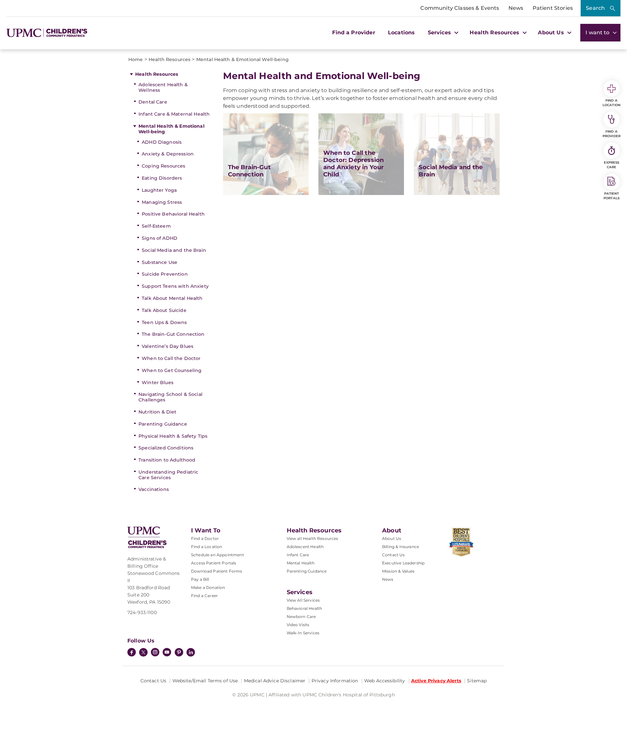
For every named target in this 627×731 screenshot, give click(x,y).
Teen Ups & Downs (164, 322)
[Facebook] (131, 653)
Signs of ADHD (159, 238)
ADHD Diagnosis (162, 142)
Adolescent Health (305, 546)
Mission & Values (398, 571)
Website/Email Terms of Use (205, 681)
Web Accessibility (384, 681)
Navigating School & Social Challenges (170, 397)
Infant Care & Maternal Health (174, 114)
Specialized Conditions (165, 448)
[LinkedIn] (190, 653)
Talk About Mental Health (172, 298)
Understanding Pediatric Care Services (168, 474)
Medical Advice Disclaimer (275, 681)
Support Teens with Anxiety (175, 286)
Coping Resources (163, 166)
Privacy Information (335, 681)
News (515, 8)
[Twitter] (143, 652)
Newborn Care (301, 616)
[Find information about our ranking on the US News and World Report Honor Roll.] (473, 542)
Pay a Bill (200, 579)
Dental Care (152, 102)
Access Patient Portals (213, 562)
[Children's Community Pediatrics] (55, 33)
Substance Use (159, 262)
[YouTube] (167, 653)
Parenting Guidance (162, 424)
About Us (391, 538)
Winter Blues (157, 382)
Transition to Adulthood (166, 460)
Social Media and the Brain (174, 250)
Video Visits (298, 624)
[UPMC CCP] (147, 537)
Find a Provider (353, 32)
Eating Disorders (162, 178)
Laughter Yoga (159, 190)
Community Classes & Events (459, 8)
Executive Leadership (403, 562)
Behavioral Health (304, 608)
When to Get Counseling (171, 370)
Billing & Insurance (400, 546)
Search (595, 8)
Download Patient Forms (216, 571)
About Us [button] (551, 32)
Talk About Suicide (164, 310)
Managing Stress (162, 202)
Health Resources (156, 74)
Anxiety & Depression (168, 154)
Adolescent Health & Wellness (163, 87)
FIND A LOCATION (611, 102)
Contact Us (393, 554)
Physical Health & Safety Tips (172, 436)
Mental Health (301, 562)
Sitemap (477, 681)
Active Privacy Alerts (436, 681)
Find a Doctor (205, 538)
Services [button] (440, 32)
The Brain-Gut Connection (173, 334)
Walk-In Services (303, 632)
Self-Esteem (156, 226)
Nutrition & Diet (157, 412)
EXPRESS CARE (611, 164)
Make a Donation (208, 587)
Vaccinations (153, 489)
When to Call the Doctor (171, 358)
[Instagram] (155, 653)
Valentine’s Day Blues (167, 346)
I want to (598, 32)
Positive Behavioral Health (173, 214)
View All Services (303, 600)
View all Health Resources (312, 538)
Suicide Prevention (165, 274)
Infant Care (298, 554)
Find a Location (206, 546)
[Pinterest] (179, 653)
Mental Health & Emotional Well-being (171, 129)
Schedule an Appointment (217, 554)
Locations (401, 32)
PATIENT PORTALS (611, 195)
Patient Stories (553, 8)
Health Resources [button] (495, 32)
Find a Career (204, 595)
